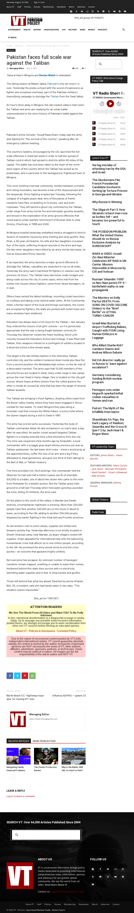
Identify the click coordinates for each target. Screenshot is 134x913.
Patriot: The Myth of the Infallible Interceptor (108, 410)
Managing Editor (16, 68)
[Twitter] (108, 11)
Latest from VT (100, 158)
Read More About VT (56, 884)
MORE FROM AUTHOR (44, 741)
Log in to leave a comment (21, 796)
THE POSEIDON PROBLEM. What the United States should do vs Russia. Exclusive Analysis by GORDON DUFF (109, 239)
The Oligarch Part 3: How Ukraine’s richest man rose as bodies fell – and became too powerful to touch (109, 217)
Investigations (51, 29)
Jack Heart (97, 468)
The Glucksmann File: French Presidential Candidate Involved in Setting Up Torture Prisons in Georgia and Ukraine (109, 187)
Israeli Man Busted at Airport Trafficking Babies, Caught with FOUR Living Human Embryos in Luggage (109, 330)
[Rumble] (92, 11)
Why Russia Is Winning (107, 202)
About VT (10, 7)
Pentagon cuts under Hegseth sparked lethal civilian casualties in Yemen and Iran (107, 395)
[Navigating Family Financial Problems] (19, 756)
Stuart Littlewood (117, 472)
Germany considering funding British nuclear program (107, 378)
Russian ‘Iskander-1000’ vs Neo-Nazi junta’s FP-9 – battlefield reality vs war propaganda (109, 285)
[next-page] (14, 777)
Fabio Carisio (120, 465)
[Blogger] (71, 11)
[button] (123, 29)
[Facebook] (76, 11)
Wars (82, 29)
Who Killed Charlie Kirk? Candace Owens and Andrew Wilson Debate (107, 349)
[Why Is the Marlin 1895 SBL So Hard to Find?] (74, 756)
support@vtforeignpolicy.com (67, 891)
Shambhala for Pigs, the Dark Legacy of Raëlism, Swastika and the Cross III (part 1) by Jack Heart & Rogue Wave (109, 427)
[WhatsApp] (32, 675)
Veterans (19, 45)
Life (64, 29)
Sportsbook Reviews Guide (38, 910)
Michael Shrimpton (115, 468)
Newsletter (61, 7)
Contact (91, 7)
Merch (71, 7)
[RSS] (98, 11)
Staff (19, 7)
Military (72, 29)
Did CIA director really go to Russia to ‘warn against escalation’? (109, 363)
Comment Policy (66, 631)
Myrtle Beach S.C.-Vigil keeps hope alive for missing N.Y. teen (25, 697)
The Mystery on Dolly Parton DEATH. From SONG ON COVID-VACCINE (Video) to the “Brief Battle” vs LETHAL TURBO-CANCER (109, 306)
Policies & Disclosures (42, 631)
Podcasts (102, 29)
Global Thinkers (100, 499)
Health (27, 29)
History (37, 29)
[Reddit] (87, 11)
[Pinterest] (25, 675)
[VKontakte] (114, 11)
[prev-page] (9, 777)
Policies (27, 7)
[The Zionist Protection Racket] (46, 756)
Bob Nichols (98, 475)
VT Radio (12, 37)
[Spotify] (103, 11)
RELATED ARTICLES (18, 741)
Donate (37, 7)
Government (14, 29)
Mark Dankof (99, 472)
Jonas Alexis (107, 455)
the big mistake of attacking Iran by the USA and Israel (109, 168)
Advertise (81, 7)
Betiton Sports (58, 910)
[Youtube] (125, 11)
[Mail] (81, 11)
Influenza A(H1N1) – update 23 (69, 695)
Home (9, 45)
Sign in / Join (39, 2)
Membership (48, 7)
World (91, 29)
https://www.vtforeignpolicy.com (43, 719)
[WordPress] (119, 11)
